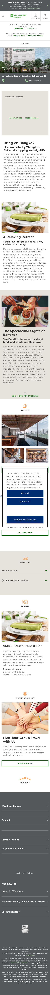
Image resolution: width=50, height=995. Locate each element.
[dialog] (25, 497)
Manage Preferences (25, 519)
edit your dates (19, 36)
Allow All (25, 493)
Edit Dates (19, 29)
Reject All (25, 501)
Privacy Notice (30, 955)
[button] (2, 5)
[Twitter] (25, 864)
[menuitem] (3, 16)
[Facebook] (13, 864)
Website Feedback (25, 873)
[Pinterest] (37, 864)
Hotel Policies (31, 118)
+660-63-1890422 (35, 80)
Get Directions (25, 533)
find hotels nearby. (35, 36)
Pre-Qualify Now (33, 9)
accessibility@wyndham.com (19, 962)
